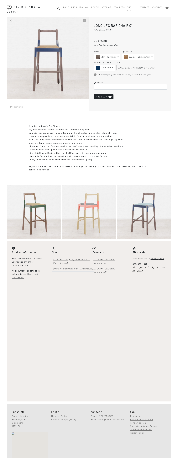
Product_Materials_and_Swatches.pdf (73, 268)
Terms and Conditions (141, 429)
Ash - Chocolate (109, 56)
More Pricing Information (106, 45)
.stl (134, 270)
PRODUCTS (77, 7)
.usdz (140, 270)
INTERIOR (106, 7)
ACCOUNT (157, 7)
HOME (66, 7)
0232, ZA (16, 426)
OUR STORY (130, 9)
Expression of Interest (141, 419)
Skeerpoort (17, 423)
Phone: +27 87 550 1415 (102, 416)
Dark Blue (107, 67)
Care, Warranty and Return (143, 426)
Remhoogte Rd (19, 419)
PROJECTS (119, 7)
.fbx (135, 267)
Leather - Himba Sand (140, 56)
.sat (158, 267)
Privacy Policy (137, 433)
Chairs (98, 30)
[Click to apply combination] (34, 211)
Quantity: (98, 82)
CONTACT (144, 7)
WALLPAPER (92, 7)
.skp (163, 267)
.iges (141, 267)
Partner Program (138, 423)
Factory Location (20, 416)
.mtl (147, 267)
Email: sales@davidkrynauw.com (107, 419)
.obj (152, 267)
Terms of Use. (157, 258)
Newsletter (135, 416)
